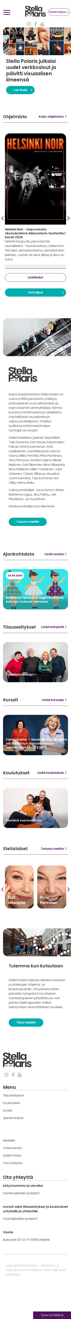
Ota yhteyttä (12, 1163)
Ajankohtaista (13, 1118)
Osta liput (35, 288)
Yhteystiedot (12, 1148)
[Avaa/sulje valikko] (7, 13)
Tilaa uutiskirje (52, 1315)
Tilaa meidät (26, 1022)
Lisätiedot (35, 273)
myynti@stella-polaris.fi (20, 1219)
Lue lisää (20, 90)
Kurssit (7, 1110)
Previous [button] (2, 218)
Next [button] (68, 218)
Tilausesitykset (13, 1095)
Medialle (9, 1140)
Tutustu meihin (27, 522)
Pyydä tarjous (57, 12)
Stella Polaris (12, 1155)
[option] (37, 61)
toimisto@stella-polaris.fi (21, 1193)
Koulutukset (11, 1103)
